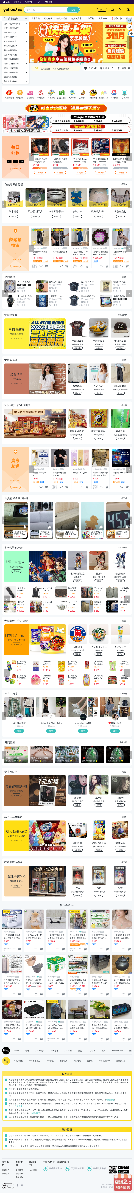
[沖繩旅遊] (56, 128)
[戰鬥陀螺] (121, 128)
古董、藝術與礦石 (11, 28)
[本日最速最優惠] (123, 1182)
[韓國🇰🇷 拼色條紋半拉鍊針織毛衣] (125, 712)
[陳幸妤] (99, 128)
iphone (16, 1050)
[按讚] (24, 527)
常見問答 (19, 1170)
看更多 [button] (16, 383)
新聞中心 (5, 1170)
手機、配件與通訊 (11, 72)
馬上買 (124, 405)
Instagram (22, 1185)
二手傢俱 (91, 1050)
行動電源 (77, 1061)
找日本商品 (122, 547)
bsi (8, 1186)
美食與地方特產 (10, 81)
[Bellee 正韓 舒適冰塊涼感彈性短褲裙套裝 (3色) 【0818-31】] (61, 702)
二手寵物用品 (104, 1061)
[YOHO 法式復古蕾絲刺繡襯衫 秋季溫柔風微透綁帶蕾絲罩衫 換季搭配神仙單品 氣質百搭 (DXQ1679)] (29, 702)
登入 (102, 9)
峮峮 (27, 1050)
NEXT (130, 204)
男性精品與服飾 (10, 50)
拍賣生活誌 (62, 18)
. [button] (16, 428)
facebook (17, 1185)
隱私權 (111, 1187)
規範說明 (110, 1099)
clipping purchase (46, 266)
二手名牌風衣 (34, 1061)
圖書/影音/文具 (10, 32)
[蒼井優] (99, 119)
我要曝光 (15, 168)
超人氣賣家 (76, 18)
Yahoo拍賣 (12, 10)
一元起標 (54, 1050)
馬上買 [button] (77, 438)
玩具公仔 (102, 18)
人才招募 (33, 1170)
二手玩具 (50, 1061)
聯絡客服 (19, 1173)
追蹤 (19, 731)
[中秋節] (121, 119)
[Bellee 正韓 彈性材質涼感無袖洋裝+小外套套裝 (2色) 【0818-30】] (46, 707)
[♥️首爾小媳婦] (115, 717)
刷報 (5, 1050)
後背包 (90, 1061)
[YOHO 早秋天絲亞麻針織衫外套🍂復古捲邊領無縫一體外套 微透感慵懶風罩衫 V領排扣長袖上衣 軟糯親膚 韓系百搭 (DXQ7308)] (29, 712)
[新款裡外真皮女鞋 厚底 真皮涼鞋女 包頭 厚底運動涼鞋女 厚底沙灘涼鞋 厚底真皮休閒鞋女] (93, 712)
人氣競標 (90, 18)
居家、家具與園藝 (11, 59)
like (41, 266)
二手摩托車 (40, 1050)
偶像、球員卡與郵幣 (12, 23)
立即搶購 (40, 172)
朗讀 (129, 20)
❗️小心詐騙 (116, 18)
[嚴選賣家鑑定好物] (80, 42)
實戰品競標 (122, 314)
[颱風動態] (78, 119)
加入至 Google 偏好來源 (129, 27)
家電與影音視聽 (10, 77)
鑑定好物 (48, 18)
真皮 (80, 1050)
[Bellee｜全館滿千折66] (51, 717)
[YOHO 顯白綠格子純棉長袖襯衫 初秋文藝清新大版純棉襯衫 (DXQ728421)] (14, 707)
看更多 (124, 184)
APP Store (125, 1167)
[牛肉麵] (78, 128)
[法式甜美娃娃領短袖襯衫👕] (125, 702)
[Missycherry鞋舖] (83, 717)
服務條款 (104, 1187)
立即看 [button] (16, 338)
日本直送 (35, 18)
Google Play (125, 1172)
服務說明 (5, 1173)
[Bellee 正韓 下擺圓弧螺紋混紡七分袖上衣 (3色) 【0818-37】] (61, 712)
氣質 (103, 1050)
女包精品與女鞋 (10, 41)
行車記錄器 (120, 1061)
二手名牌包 (18, 1061)
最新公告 (19, 1177)
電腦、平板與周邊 (11, 68)
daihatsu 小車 (117, 1050)
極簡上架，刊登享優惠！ (51, 70)
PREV (4, 204)
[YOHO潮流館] (19, 717)
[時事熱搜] (67, 108)
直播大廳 (123, 742)
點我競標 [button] (77, 348)
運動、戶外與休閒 (11, 63)
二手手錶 (68, 1050)
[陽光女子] (56, 119)
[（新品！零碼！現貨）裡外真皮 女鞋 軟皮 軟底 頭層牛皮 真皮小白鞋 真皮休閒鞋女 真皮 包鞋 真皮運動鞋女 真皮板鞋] (93, 702)
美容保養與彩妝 (10, 54)
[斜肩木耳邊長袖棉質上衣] (110, 707)
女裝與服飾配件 (10, 37)
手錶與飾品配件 (10, 46)
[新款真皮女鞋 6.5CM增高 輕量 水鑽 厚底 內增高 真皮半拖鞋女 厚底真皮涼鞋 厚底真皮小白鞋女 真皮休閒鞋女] (78, 707)
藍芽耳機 (63, 1061)
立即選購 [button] (77, 850)
